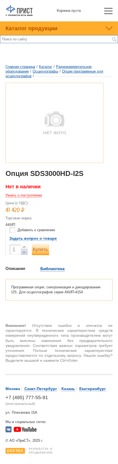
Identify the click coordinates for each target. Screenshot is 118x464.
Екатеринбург (92, 388)
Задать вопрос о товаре (33, 238)
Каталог (45, 67)
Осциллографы (45, 71)
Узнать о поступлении (23, 195)
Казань (68, 388)
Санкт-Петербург (40, 388)
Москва (12, 388)
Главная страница (20, 67)
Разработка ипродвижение (30, 451)
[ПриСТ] (19, 15)
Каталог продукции (31, 28)
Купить (40, 249)
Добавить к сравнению (36, 230)
